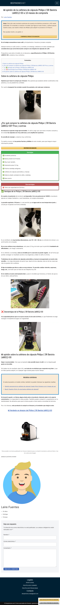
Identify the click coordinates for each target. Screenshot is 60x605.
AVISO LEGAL (30, 582)
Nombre (6, 534)
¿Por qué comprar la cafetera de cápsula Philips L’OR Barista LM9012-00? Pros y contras (27, 65)
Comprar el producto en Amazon (30, 36)
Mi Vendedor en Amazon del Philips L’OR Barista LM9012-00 (30, 410)
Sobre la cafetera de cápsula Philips (12, 63)
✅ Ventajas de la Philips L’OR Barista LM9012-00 (19, 67)
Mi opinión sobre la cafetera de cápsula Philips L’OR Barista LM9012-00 (23, 71)
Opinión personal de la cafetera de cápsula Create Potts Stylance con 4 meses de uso (30, 386)
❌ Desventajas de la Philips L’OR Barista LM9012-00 (20, 69)
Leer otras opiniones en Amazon (49, 603)
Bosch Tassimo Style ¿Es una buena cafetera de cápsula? (22, 389)
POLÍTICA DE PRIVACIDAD (30, 588)
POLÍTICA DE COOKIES (30, 585)
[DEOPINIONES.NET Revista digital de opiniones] (18, 3)
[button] (57, 3)
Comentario (7, 548)
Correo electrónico (10, 541)
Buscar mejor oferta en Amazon (49, 599)
